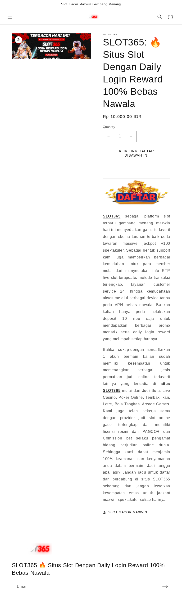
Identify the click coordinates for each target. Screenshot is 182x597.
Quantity (109, 127)
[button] (10, 17)
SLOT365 (111, 216)
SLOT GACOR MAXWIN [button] (127, 512)
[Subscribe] (165, 586)
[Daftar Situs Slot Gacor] (136, 206)
